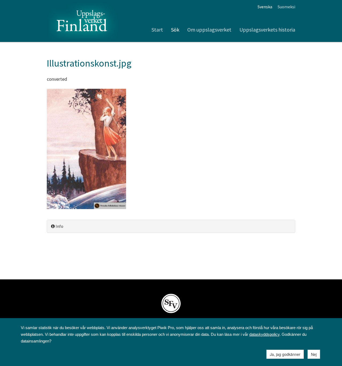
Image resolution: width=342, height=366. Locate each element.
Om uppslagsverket (209, 29)
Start (157, 29)
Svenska (265, 6)
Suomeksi (286, 6)
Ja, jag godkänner (285, 354)
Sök (175, 29)
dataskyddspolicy (264, 334)
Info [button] (59, 226)
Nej (314, 354)
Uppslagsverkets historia (267, 29)
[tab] (171, 226)
